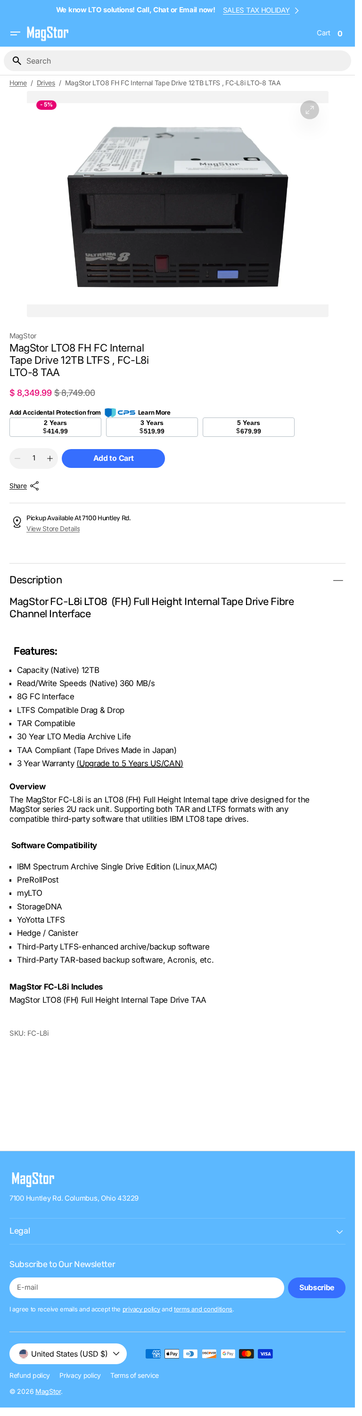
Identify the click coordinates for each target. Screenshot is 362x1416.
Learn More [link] (154, 412)
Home (18, 83)
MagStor (48, 1391)
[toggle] (338, 580)
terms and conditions (203, 1309)
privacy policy (141, 1309)
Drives (46, 83)
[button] (15, 33)
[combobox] (187, 60)
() (129, 763)
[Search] (13, 60)
